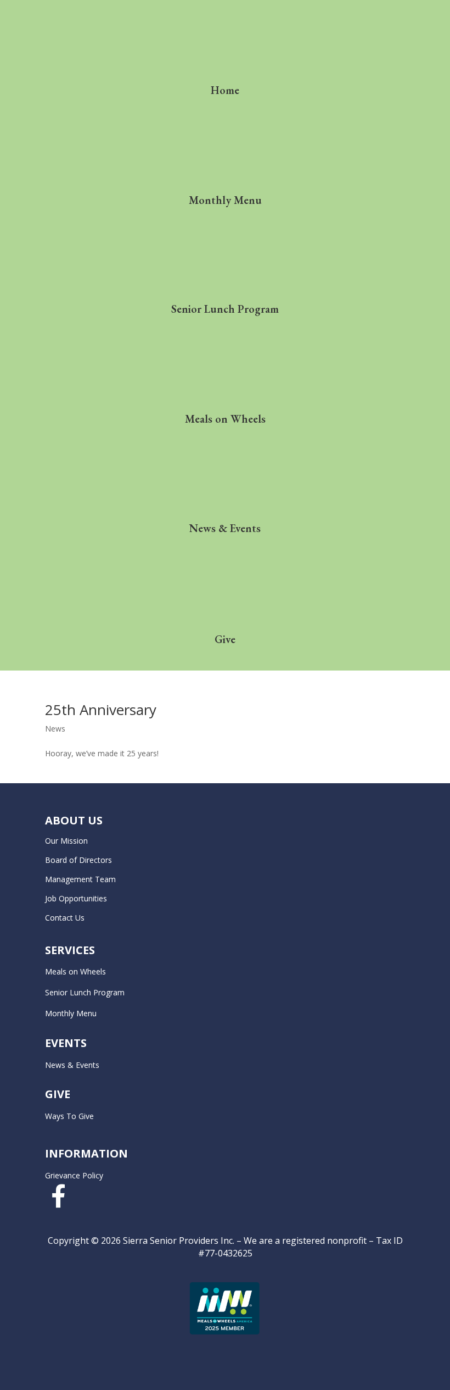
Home (225, 90)
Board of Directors (78, 860)
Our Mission (66, 840)
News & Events (225, 528)
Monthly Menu (225, 200)
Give (225, 639)
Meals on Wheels (225, 419)
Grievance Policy (74, 1175)
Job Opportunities (76, 898)
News (55, 728)
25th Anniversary (100, 709)
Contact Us (65, 917)
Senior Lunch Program (225, 309)
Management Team (80, 879)
